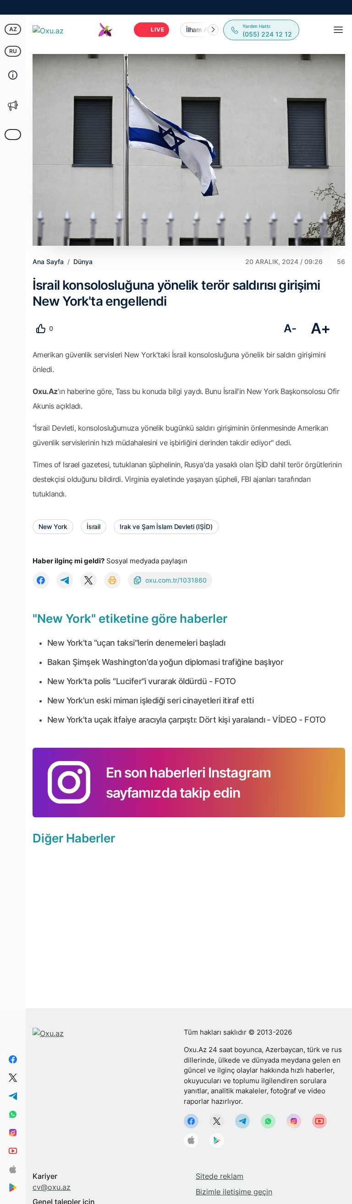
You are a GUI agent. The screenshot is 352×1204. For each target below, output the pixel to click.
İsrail (93, 526)
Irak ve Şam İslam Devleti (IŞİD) (166, 526)
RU (13, 51)
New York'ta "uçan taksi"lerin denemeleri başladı (136, 643)
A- (290, 328)
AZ (13, 29)
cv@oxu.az (52, 1187)
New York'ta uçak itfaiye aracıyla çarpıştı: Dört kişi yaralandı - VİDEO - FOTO (186, 719)
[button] (213, 29)
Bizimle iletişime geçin (234, 1191)
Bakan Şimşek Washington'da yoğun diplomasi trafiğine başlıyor (165, 662)
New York (52, 526)
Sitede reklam (219, 1176)
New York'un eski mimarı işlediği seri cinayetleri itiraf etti (150, 700)
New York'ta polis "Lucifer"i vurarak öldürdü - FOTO (141, 681)
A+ (320, 328)
